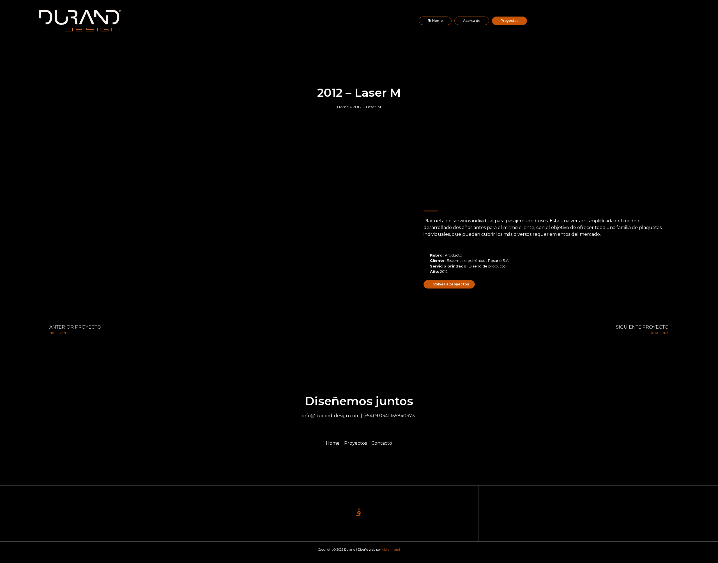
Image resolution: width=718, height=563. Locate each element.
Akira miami (391, 550)
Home (343, 107)
